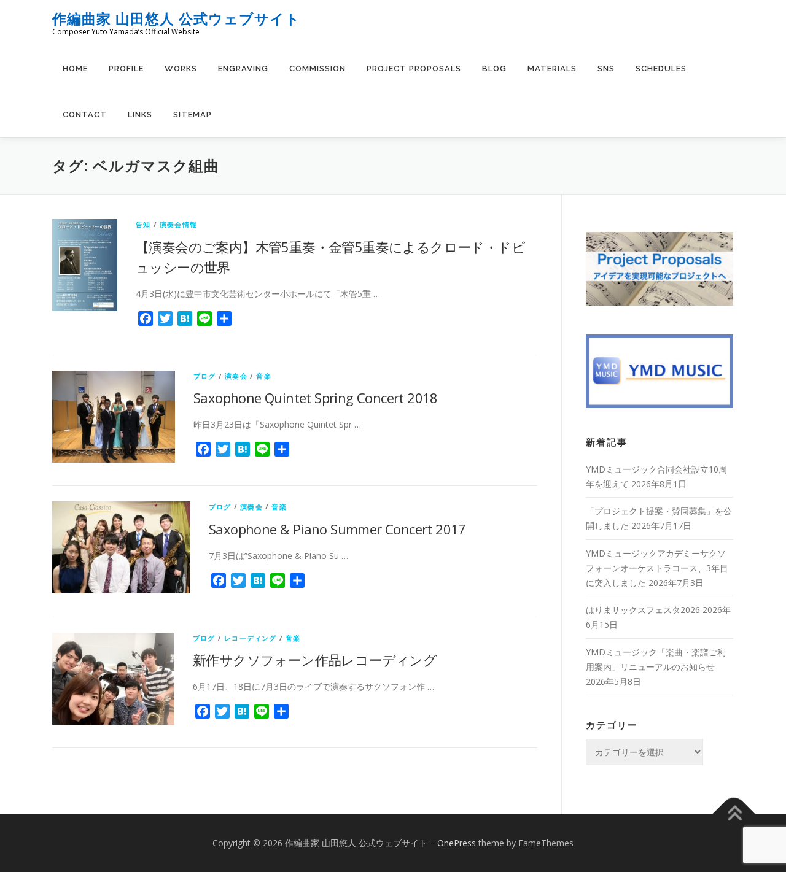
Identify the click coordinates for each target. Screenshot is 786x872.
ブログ (204, 375)
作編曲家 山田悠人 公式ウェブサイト (176, 18)
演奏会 (236, 375)
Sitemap (192, 114)
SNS (606, 68)
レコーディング (250, 637)
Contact (85, 114)
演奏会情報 (178, 224)
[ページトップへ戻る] (734, 814)
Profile (126, 68)
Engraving (243, 68)
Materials (552, 68)
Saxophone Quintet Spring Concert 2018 (315, 397)
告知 (143, 224)
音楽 (263, 375)
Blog (494, 68)
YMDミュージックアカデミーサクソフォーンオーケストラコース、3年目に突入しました (657, 567)
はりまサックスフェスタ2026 (643, 609)
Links (140, 114)
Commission (317, 68)
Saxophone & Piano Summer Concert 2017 (337, 529)
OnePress (456, 843)
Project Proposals (414, 68)
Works (181, 68)
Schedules (661, 68)
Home (75, 68)
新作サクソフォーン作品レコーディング (315, 659)
